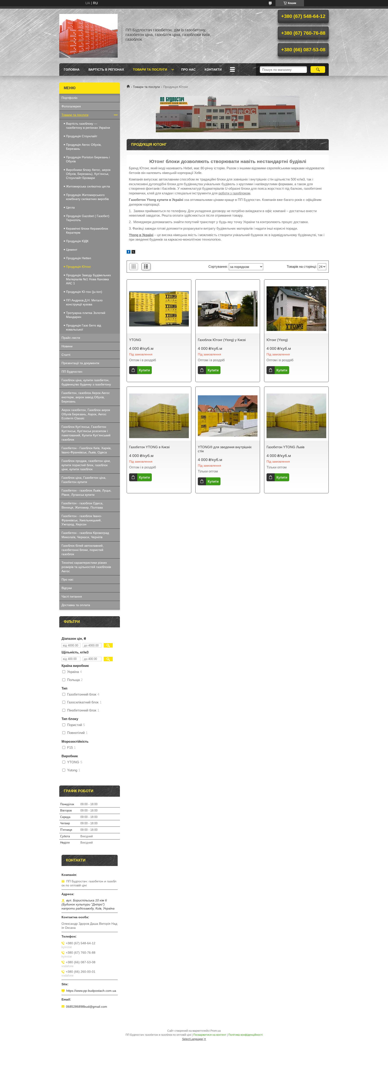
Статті (66, 355)
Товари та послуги (150, 69)
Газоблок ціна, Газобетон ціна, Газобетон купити (84, 480)
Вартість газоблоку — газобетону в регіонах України (88, 125)
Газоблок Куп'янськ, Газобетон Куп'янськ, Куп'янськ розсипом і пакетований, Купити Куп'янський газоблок (86, 433)
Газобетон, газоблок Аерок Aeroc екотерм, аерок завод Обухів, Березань (86, 397)
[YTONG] (159, 308)
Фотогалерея (71, 106)
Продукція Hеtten (78, 258)
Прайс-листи (71, 337)
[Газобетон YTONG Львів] (296, 416)
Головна (71, 69)
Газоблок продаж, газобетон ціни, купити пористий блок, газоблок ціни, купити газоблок (86, 465)
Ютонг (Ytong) (277, 340)
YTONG (135, 340)
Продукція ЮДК (77, 241)
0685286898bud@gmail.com (86, 1006)
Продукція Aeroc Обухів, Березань (83, 146)
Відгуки (67, 588)
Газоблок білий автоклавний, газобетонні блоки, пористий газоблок (83, 550)
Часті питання (72, 596)
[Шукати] (318, 69)
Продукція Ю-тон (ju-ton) (84, 292)
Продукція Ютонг (78, 266)
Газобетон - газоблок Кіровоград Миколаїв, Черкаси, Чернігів (85, 535)
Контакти (213, 69)
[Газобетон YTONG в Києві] (159, 416)
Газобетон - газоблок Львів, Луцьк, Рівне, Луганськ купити (86, 492)
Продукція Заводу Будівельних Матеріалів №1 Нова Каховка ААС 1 (88, 279)
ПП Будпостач (72, 371)
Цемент (71, 249)
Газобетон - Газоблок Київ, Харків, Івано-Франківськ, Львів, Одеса (86, 450)
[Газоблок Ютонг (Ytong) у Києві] (228, 308)
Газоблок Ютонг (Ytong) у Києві (222, 340)
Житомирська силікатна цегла (88, 186)
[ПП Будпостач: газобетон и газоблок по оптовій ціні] (88, 34)
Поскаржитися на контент (209, 1034)
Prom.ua (215, 1030)
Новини (67, 346)
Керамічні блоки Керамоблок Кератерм (87, 230)
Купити (144, 370)
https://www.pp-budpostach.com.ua (91, 990)
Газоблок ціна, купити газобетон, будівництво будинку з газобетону (86, 382)
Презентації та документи (80, 363)
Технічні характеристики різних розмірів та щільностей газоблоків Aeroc (86, 567)
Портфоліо (69, 98)
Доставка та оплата (76, 605)
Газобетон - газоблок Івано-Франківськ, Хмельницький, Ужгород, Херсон (82, 520)
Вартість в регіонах (106, 69)
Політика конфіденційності (245, 1034)
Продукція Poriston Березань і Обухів (88, 159)
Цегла (70, 207)
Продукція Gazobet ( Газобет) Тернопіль (87, 218)
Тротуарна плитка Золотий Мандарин (85, 315)
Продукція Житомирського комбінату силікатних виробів (87, 197)
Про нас (188, 69)
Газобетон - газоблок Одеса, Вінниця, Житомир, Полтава (82, 505)
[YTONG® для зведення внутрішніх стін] (228, 416)
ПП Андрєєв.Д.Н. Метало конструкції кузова (84, 302)
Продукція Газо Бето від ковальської (83, 327)
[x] (133, 252)
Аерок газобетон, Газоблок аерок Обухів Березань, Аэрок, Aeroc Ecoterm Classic (86, 414)
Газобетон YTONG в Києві (149, 447)
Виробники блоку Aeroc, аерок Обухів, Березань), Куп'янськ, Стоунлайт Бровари (88, 174)
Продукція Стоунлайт (81, 136)
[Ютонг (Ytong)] (296, 308)
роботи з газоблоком (234, 193)
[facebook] (128, 252)
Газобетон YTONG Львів (285, 447)
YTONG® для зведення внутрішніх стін (225, 449)
